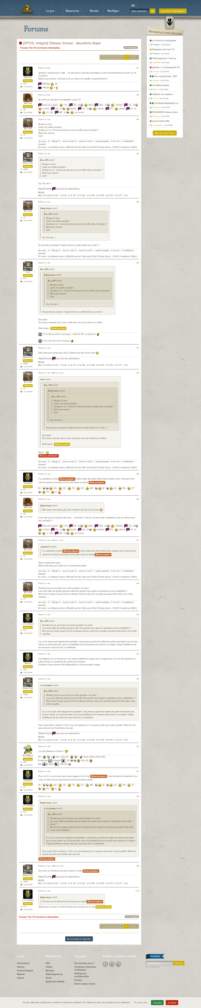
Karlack (28, 77)
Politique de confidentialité (81, 975)
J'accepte (157, 1002)
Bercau (28, 663)
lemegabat (28, 483)
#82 (137, 95)
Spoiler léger (58, 328)
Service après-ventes (84, 983)
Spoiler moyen (67, 479)
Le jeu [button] (50, 11)
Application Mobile (55, 981)
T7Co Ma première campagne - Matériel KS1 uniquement (69, 334)
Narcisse (28, 103)
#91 (137, 540)
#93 (137, 614)
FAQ (48, 963)
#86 (137, 262)
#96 (137, 746)
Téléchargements (54, 974)
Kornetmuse (28, 163)
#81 (137, 68)
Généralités (54, 47)
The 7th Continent (38, 47)
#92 (137, 583)
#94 (137, 654)
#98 (137, 796)
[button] (134, 6)
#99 (137, 866)
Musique (50, 970)
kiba (28, 272)
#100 (137, 891)
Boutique (113, 11)
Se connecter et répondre (79, 938)
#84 (137, 153)
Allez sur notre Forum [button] (165, 133)
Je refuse (172, 1002)
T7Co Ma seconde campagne (56, 340)
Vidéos (49, 966)
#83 (137, 119)
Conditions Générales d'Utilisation (85, 968)
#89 (137, 474)
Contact (78, 979)
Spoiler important (48, 455)
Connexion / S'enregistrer (173, 11)
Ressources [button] (73, 11)
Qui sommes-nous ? (84, 963)
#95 (137, 679)
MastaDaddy (27, 756)
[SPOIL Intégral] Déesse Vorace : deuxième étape (61, 42)
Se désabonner (153, 966)
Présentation (23, 963)
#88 (137, 373)
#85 (137, 202)
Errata (49, 977)
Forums (94, 11)
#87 (137, 348)
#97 (137, 771)
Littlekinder (28, 624)
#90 (137, 499)
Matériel (21, 974)
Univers (21, 966)
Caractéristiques (25, 970)
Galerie (20, 977)
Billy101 (28, 129)
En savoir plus (141, 1002)
